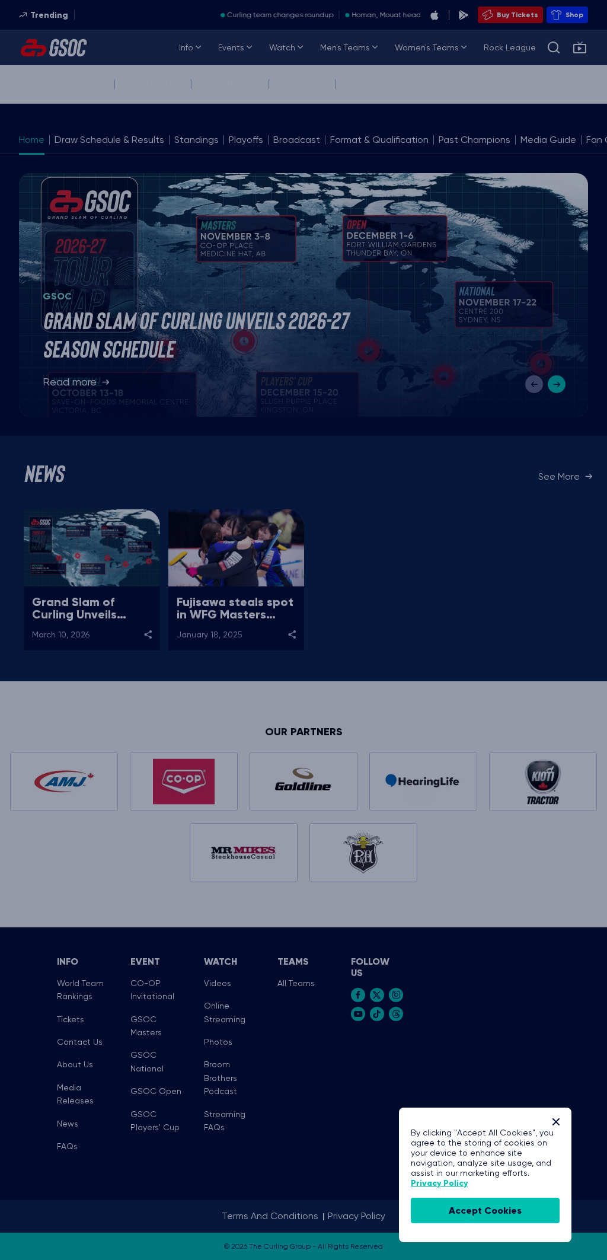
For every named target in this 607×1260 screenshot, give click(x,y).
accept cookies (485, 1210)
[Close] (556, 1122)
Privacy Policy (439, 1183)
